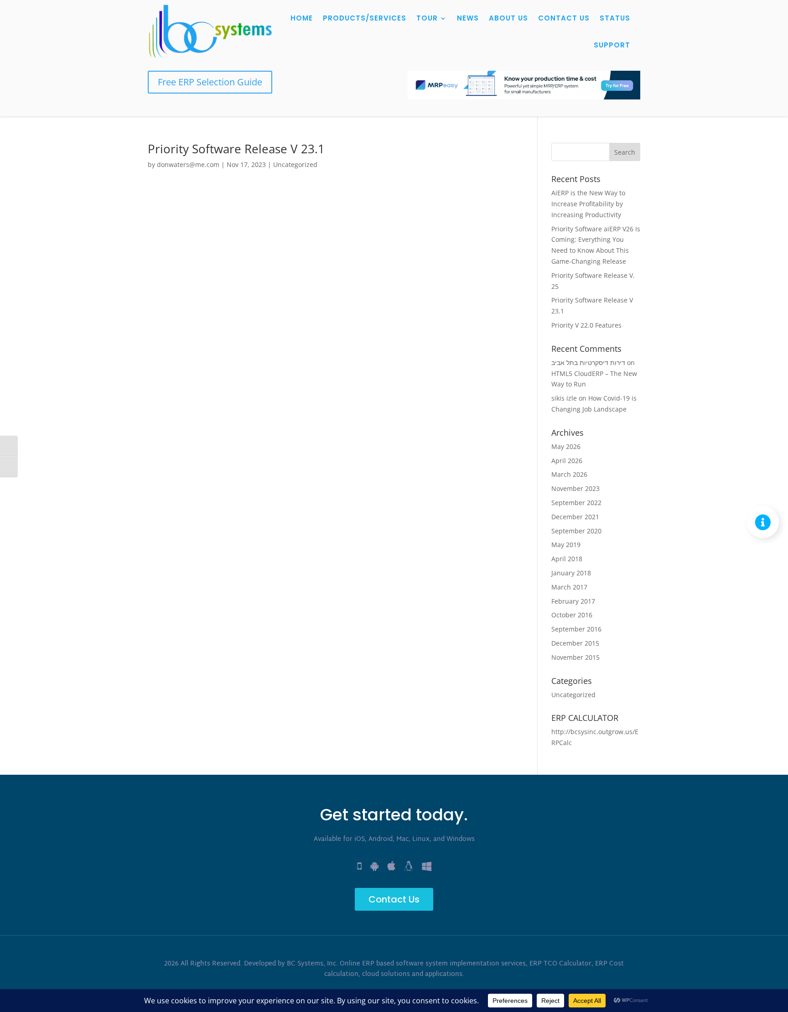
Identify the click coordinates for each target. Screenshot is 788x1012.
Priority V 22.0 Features (586, 325)
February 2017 (573, 601)
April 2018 (566, 558)
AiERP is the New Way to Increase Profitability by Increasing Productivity (588, 203)
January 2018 (571, 573)
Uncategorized (295, 164)
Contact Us (564, 18)
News (468, 18)
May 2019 (566, 544)
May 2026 (566, 446)
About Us (508, 18)
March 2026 (569, 474)
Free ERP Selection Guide (210, 82)
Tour (427, 18)
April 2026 (566, 460)
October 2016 (571, 614)
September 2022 (576, 502)
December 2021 (575, 516)
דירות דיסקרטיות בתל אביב (588, 362)
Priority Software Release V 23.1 (236, 149)
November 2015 (575, 657)
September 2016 (576, 629)
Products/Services (364, 18)
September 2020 (576, 531)
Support (612, 45)
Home (301, 18)
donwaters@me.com (188, 164)
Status (615, 18)
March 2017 (569, 587)
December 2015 (575, 643)
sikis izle (564, 398)
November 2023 (575, 488)
